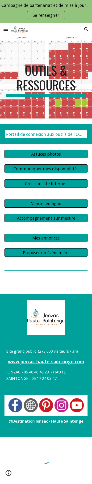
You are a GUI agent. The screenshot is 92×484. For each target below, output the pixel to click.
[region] (46, 11)
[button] (5, 29)
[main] (46, 80)
